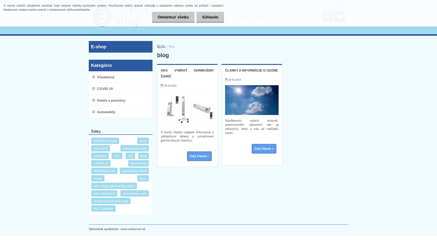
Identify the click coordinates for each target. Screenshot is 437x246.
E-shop (98, 46)
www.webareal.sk (133, 229)
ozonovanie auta (135, 148)
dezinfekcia (138, 163)
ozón (143, 141)
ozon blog (101, 148)
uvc (130, 156)
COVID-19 (105, 89)
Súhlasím (210, 17)
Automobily (106, 112)
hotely (98, 178)
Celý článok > (199, 156)
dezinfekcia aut (104, 171)
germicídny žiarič (134, 171)
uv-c (117, 156)
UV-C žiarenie (103, 208)
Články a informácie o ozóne (251, 70)
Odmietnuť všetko (173, 17)
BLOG (161, 46)
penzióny (100, 156)
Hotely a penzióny (111, 100)
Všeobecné (105, 77)
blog (143, 156)
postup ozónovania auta (111, 201)
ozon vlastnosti (104, 193)
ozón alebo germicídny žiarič (114, 186)
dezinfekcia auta (105, 141)
